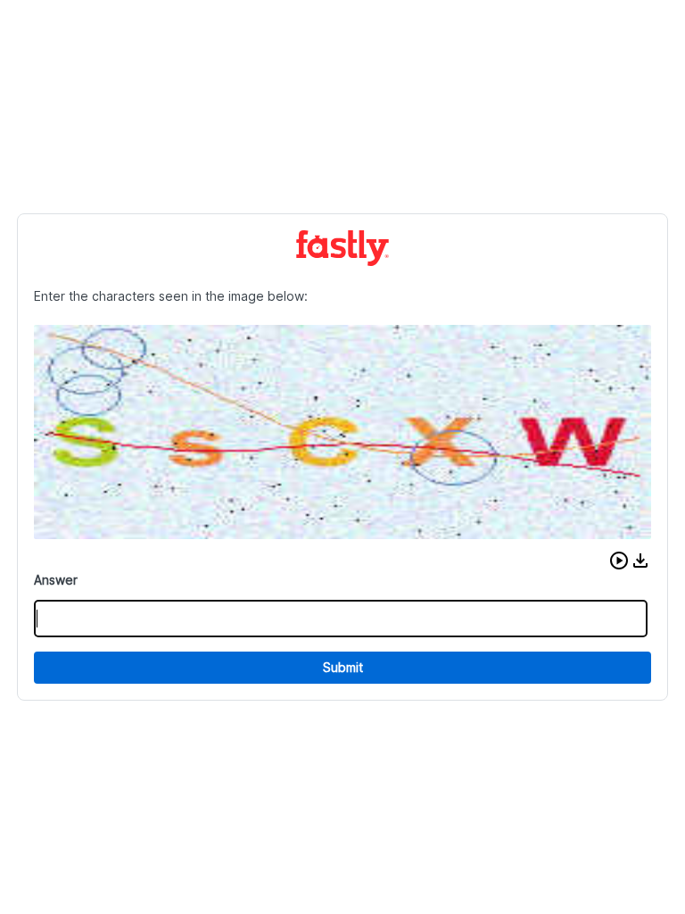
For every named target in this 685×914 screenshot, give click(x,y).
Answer (56, 579)
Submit (343, 667)
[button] (619, 560)
